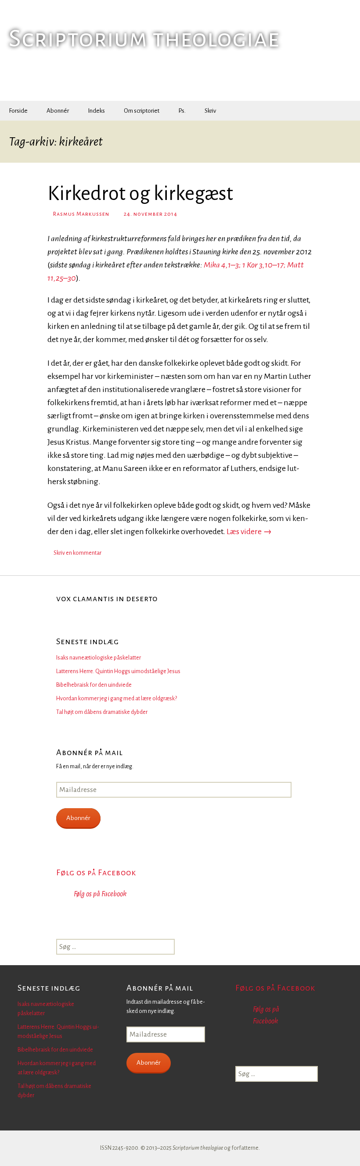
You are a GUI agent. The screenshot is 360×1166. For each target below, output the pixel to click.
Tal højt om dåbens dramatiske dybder (102, 712)
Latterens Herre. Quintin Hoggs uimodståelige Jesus (118, 671)
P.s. (182, 110)
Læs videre (249, 531)
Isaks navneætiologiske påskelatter (98, 658)
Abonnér (58, 110)
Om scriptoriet (141, 110)
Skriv (210, 110)
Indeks (96, 110)
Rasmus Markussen (81, 214)
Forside (18, 110)
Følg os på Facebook (96, 872)
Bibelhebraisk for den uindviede (94, 685)
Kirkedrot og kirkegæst (140, 193)
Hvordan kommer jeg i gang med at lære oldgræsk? (116, 698)
